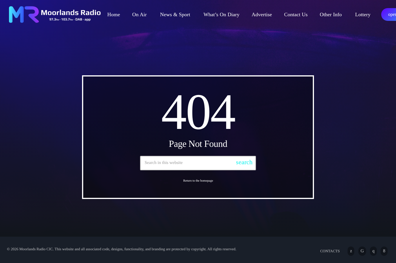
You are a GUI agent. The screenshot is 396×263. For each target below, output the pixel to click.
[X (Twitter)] (351, 251)
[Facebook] (384, 251)
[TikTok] (362, 251)
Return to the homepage (198, 180)
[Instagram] (373, 251)
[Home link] (54, 14)
